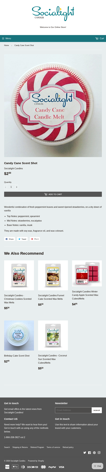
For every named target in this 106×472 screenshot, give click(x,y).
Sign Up (96, 410)
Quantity (7, 182)
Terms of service (53, 447)
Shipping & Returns (20, 447)
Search (7, 447)
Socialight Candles (17, 461)
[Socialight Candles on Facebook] (89, 453)
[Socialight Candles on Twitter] (84, 453)
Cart (101, 38)
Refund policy (68, 447)
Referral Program (37, 447)
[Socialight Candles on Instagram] (99, 453)
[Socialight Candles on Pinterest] (94, 453)
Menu (8, 38)
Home (6, 45)
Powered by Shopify (36, 461)
